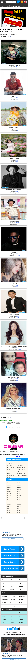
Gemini (3, 589)
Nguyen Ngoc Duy (21, 473)
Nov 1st (8, 483)
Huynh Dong (14, 315)
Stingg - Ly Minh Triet (12, 463)
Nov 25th (9, 508)
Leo (20, 589)
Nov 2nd (19, 483)
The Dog (12, 599)
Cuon (20, 612)
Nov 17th (9, 499)
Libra (11, 579)
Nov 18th (19, 499)
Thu (20, 616)
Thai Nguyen (14, 193)
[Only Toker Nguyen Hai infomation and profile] (14, 219)
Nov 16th (19, 497)
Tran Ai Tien (9, 473)
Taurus (21, 586)
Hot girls (7, 6)
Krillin (18, 463)
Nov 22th (19, 504)
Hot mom (14, 347)
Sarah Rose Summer (14, 408)
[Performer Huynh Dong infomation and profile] (14, 313)
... (17, 427)
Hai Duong (14, 68)
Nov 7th (8, 489)
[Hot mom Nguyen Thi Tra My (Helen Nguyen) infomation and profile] (14, 344)
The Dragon (13, 606)
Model (19, 6)
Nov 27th (9, 510)
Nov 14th (19, 495)
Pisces (3, 586)
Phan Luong (19, 465)
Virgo (3, 579)
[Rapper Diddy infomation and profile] (14, 250)
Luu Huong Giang (14, 377)
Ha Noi (14, 286)
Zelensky (4, 612)
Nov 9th (8, 491)
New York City (14, 255)
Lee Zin (14, 283)
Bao (11, 616)
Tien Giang (14, 130)
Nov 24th (19, 506)
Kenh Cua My (14, 127)
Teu (11, 619)
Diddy (14, 252)
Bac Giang (14, 99)
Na (11, 612)
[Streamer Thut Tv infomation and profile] (14, 94)
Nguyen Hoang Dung (14, 190)
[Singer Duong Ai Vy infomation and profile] (14, 156)
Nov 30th (19, 512)
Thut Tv (14, 96)
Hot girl (14, 285)
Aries (11, 586)
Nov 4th (19, 485)
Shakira (21, 622)
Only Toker (14, 129)
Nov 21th (9, 504)
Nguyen (21, 619)
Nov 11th (9, 493)
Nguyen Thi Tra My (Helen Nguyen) (14, 346)
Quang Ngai (14, 224)
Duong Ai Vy (14, 159)
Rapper (14, 254)
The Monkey (22, 596)
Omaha (14, 411)
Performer (14, 316)
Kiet (3, 622)
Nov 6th (19, 487)
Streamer (14, 97)
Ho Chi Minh (14, 318)
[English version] (25, 2)
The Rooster (5, 599)
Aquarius (21, 583)
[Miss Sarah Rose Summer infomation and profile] (14, 406)
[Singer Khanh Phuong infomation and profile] (14, 63)
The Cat (4, 606)
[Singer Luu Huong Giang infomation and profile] (14, 375)
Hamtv (12, 622)
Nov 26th (19, 508)
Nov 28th (19, 510)
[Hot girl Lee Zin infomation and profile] (14, 281)
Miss (14, 410)
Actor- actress (13, 6)
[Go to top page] (26, 663)
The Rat (4, 602)
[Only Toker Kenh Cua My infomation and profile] (14, 125)
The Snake (21, 606)
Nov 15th (9, 497)
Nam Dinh (14, 380)
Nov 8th (19, 489)
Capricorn (13, 583)
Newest (24, 6)
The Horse (4, 596)
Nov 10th (19, 491)
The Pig (21, 599)
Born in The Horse (14, 349)
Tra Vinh (14, 161)
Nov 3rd (9, 485)
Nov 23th (9, 506)
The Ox (12, 602)
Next (20, 427)
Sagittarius (4, 583)
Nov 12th (19, 493)
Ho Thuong (9, 465)
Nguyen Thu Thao (21, 467)
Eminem (4, 619)
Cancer (12, 589)
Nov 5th (8, 487)
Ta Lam (8, 469)
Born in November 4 (13, 34)
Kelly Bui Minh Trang (21, 475)
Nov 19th (9, 502)
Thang (3, 616)
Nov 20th (19, 502)
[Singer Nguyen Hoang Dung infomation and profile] (14, 188)
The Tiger (21, 602)
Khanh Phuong (14, 65)
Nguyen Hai (14, 221)
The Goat (12, 596)
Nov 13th (9, 495)
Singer (2, 6)
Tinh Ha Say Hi (10, 467)
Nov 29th (9, 512)
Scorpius (18, 456)
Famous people (4, 34)
